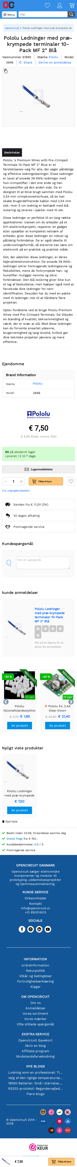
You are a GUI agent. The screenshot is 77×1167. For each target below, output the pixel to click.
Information (35, 959)
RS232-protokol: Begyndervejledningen (35, 1089)
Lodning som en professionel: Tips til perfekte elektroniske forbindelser (35, 1072)
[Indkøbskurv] (68, 6)
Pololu (37, 383)
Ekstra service (35, 1034)
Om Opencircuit (35, 997)
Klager (35, 987)
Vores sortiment (35, 1013)
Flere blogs (35, 1094)
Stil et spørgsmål (29, 559)
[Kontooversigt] (56, 6)
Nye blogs (35, 1066)
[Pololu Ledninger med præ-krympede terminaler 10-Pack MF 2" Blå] (18, 628)
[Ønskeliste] (44, 6)
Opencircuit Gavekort (35, 1040)
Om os (35, 1003)
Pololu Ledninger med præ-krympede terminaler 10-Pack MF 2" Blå (50, 615)
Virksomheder (35, 898)
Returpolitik (35, 971)
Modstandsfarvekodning (35, 1056)
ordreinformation (35, 965)
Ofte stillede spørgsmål (35, 1024)
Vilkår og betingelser (35, 976)
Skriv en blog (35, 1046)
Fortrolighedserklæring (35, 981)
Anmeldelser (35, 1008)
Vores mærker (35, 1019)
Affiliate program (35, 1051)
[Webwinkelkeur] (38, 1147)
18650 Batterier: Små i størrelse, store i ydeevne (35, 1083)
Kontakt (35, 904)
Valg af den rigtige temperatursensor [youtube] (35, 1078)
